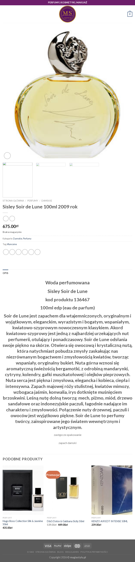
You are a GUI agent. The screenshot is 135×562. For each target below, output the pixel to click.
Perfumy (32, 200)
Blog (60, 552)
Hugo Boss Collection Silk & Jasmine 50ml (23, 523)
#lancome (12, 244)
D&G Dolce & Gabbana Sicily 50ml (65, 521)
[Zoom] (7, 155)
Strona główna (13, 200)
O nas (30, 552)
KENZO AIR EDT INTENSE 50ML (109, 521)
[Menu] (5, 14)
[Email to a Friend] (25, 252)
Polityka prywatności (94, 552)
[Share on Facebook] (12, 252)
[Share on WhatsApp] (6, 252)
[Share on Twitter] (18, 252)
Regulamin (72, 552)
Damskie (46, 200)
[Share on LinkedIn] (37, 252)
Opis (5, 273)
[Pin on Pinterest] (31, 252)
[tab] (5, 273)
